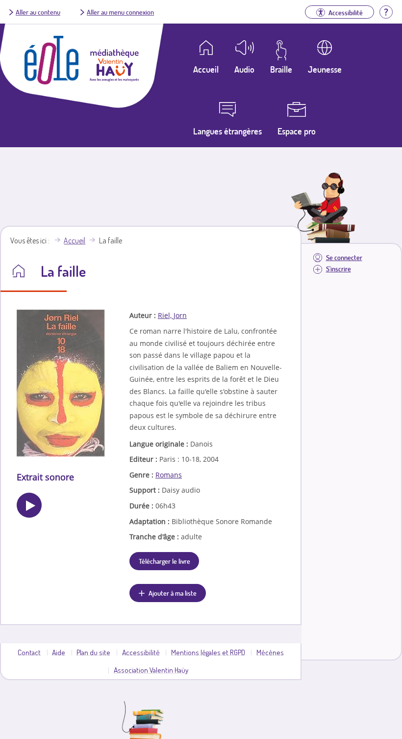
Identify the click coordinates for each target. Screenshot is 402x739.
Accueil (74, 240)
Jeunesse (325, 69)
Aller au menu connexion (120, 11)
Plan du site (93, 652)
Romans (168, 474)
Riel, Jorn (172, 315)
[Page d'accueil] (51, 81)
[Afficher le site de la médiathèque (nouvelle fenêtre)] (114, 78)
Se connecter (344, 257)
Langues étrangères (227, 131)
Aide (58, 652)
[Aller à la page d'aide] (385, 11)
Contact (29, 652)
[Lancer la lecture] (29, 505)
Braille (281, 69)
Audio (244, 69)
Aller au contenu (38, 11)
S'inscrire (338, 268)
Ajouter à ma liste (173, 592)
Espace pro (296, 131)
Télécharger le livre (164, 560)
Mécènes (270, 652)
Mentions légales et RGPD (208, 652)
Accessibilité (141, 652)
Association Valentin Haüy (151, 670)
